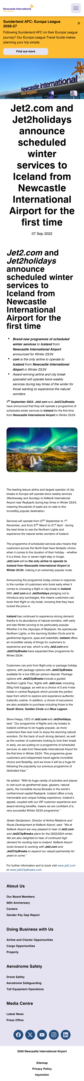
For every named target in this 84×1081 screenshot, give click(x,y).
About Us (16, 885)
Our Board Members (21, 896)
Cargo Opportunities (21, 946)
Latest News (15, 1014)
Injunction (42, 1075)
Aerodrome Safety (24, 966)
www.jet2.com (66, 865)
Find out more (25, 51)
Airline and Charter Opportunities (30, 940)
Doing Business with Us (30, 929)
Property (13, 952)
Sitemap (42, 1063)
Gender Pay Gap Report (23, 915)
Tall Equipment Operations (25, 989)
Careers (12, 909)
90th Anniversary (18, 903)
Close (77, 23)
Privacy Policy (42, 1069)
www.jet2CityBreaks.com (26, 870)
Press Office (15, 1020)
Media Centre (20, 1003)
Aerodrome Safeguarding (24, 983)
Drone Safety (16, 977)
